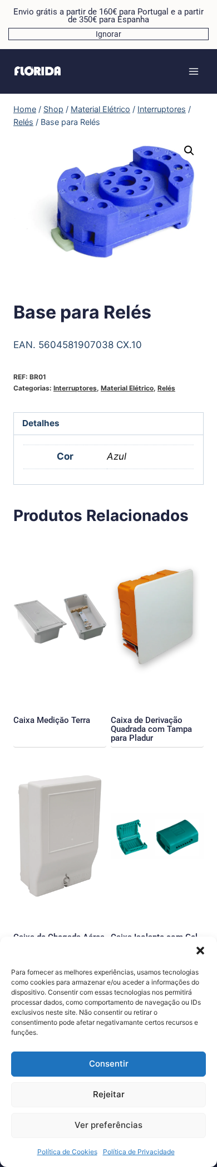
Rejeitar (109, 1094)
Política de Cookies (67, 1151)
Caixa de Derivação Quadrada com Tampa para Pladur (151, 729)
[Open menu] (193, 71)
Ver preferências (108, 1125)
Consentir (109, 1063)
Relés (166, 388)
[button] (200, 950)
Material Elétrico (127, 388)
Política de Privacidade (139, 1151)
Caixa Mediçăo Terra (51, 720)
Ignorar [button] (108, 34)
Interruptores (75, 388)
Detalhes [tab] (41, 423)
